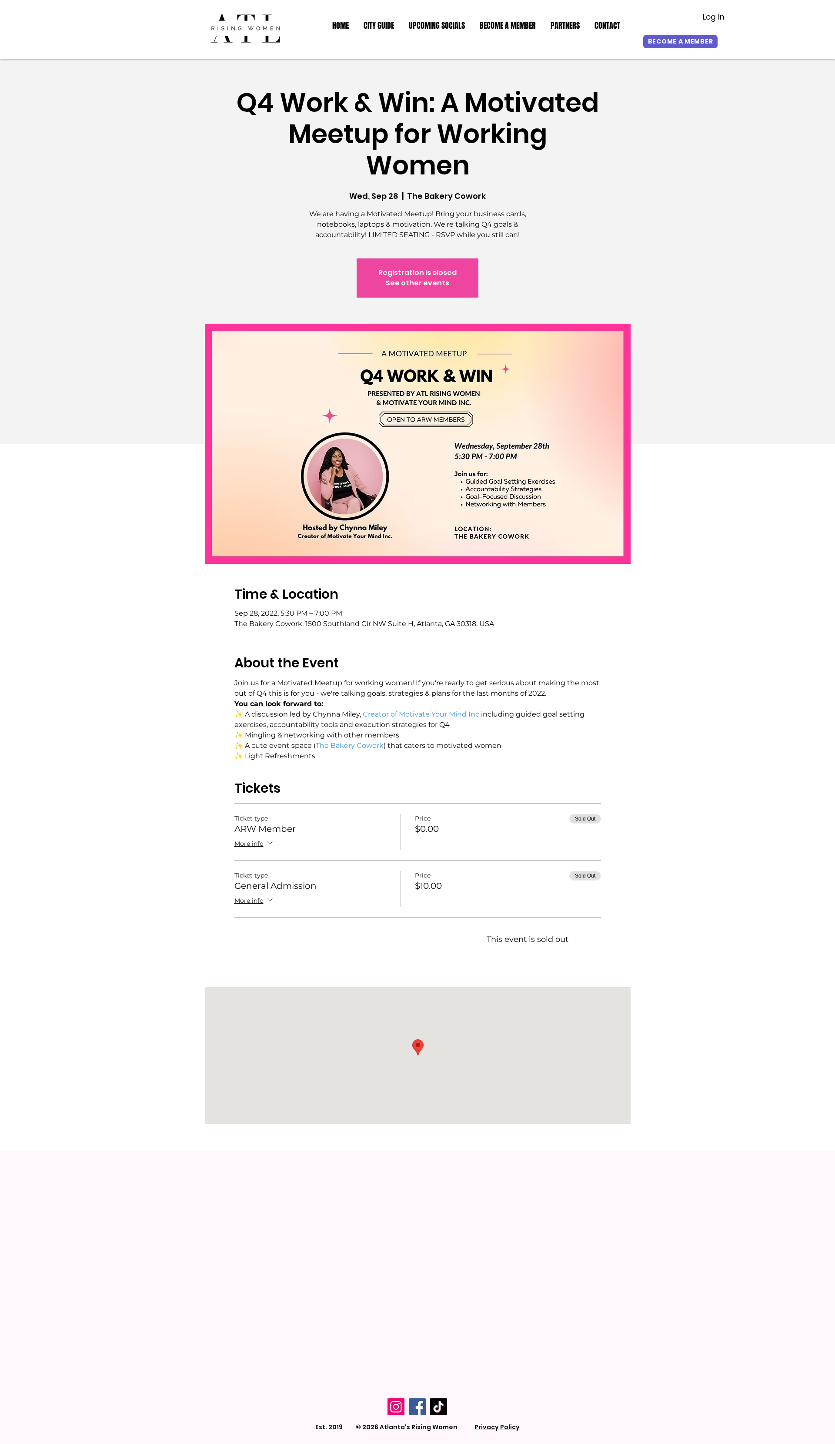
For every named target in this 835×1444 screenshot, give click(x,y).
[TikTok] (438, 1406)
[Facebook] (417, 1406)
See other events (417, 283)
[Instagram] (395, 1406)
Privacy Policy (497, 1427)
